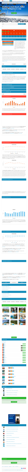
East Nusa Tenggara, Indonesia (12, 376)
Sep (19, 30)
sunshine (11, 81)
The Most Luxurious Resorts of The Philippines (11, 392)
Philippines (10, 466)
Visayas (13, 466)
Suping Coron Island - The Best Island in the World (12, 390)
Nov (25, 30)
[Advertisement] (14, 138)
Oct (22, 30)
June (4, 352)
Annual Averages (4, 342)
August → (22, 282)
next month (12, 128)
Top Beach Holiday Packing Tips (10, 433)
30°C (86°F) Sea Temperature (7, 42)
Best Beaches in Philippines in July (5, 286)
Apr (5, 30)
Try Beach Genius (14, 462)
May (8, 30)
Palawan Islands (17, 301)
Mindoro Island (4, 301)
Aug (16, 30)
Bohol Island (8, 301)
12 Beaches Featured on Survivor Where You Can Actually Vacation (13, 443)
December (5, 362)
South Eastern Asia (6, 466)
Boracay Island (22, 301)
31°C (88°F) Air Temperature (8, 41)
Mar (2, 30)
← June (6, 282)
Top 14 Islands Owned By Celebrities (10, 439)
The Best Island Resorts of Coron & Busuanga (11, 394)
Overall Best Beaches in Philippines (5, 293)
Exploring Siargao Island (9, 388)
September (5, 357)
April (9, 60)
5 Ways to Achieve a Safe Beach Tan (10, 441)
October (5, 359)
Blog (2, 425)
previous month (4, 128)
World (2, 466)
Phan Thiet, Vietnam (10, 379)
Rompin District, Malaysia (11, 382)
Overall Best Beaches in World (5, 296)
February (6, 60)
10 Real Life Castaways (9, 435)
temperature (7, 81)
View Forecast (14, 337)
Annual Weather (14, 282)
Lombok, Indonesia (10, 373)
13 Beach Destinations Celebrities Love (10, 445)
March (8, 60)
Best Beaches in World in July (5, 289)
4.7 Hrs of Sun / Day (8, 43)
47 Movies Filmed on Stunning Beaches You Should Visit (12, 437)
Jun (11, 30)
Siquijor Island (13, 301)
